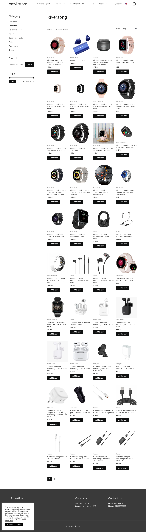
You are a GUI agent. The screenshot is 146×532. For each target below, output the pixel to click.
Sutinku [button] (19, 525)
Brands (11, 50)
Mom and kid (13, 22)
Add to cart (53, 72)
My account (118, 4)
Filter (12, 81)
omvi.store (18, 4)
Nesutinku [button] (10, 525)
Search (29, 65)
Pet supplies (60, 4)
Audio (91, 4)
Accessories (103, 4)
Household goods (44, 4)
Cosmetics (13, 26)
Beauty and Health (77, 4)
